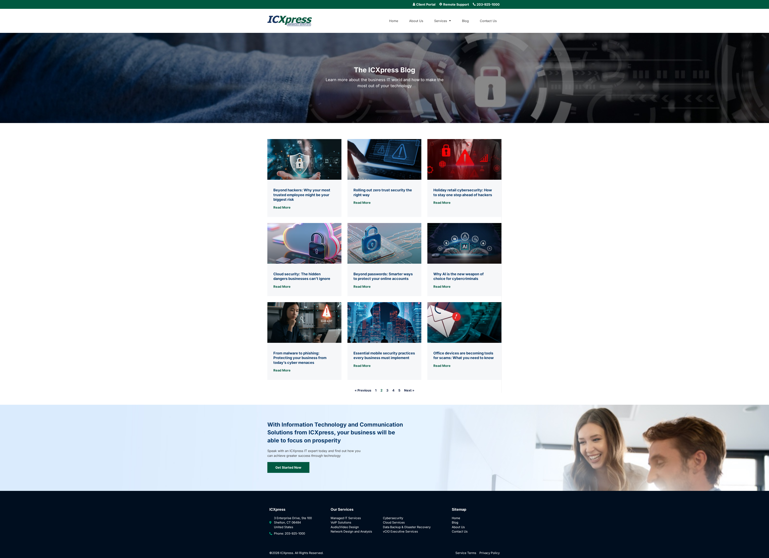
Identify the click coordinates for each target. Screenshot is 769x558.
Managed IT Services (346, 518)
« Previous (363, 390)
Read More (282, 207)
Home (393, 21)
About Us (416, 21)
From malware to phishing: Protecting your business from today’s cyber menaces (299, 358)
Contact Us (488, 21)
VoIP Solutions (341, 522)
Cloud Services (394, 522)
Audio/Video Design (345, 527)
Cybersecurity (393, 518)
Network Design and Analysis (351, 531)
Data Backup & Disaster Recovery (407, 527)
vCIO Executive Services (400, 531)
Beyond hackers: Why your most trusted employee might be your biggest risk (301, 195)
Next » (409, 390)
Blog (465, 21)
